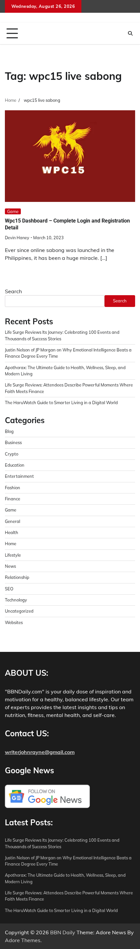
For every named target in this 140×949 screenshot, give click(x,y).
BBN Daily (62, 932)
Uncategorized (19, 611)
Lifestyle (13, 555)
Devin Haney (17, 237)
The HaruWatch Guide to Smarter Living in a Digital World (61, 402)
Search (13, 291)
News (10, 566)
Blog (9, 431)
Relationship (17, 577)
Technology (16, 599)
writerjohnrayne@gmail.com (40, 752)
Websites (14, 622)
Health (11, 532)
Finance (12, 498)
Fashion (12, 487)
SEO (9, 588)
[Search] (130, 33)
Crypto (11, 454)
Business (13, 442)
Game (13, 211)
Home (10, 543)
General (12, 521)
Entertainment (19, 476)
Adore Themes (22, 940)
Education (14, 465)
